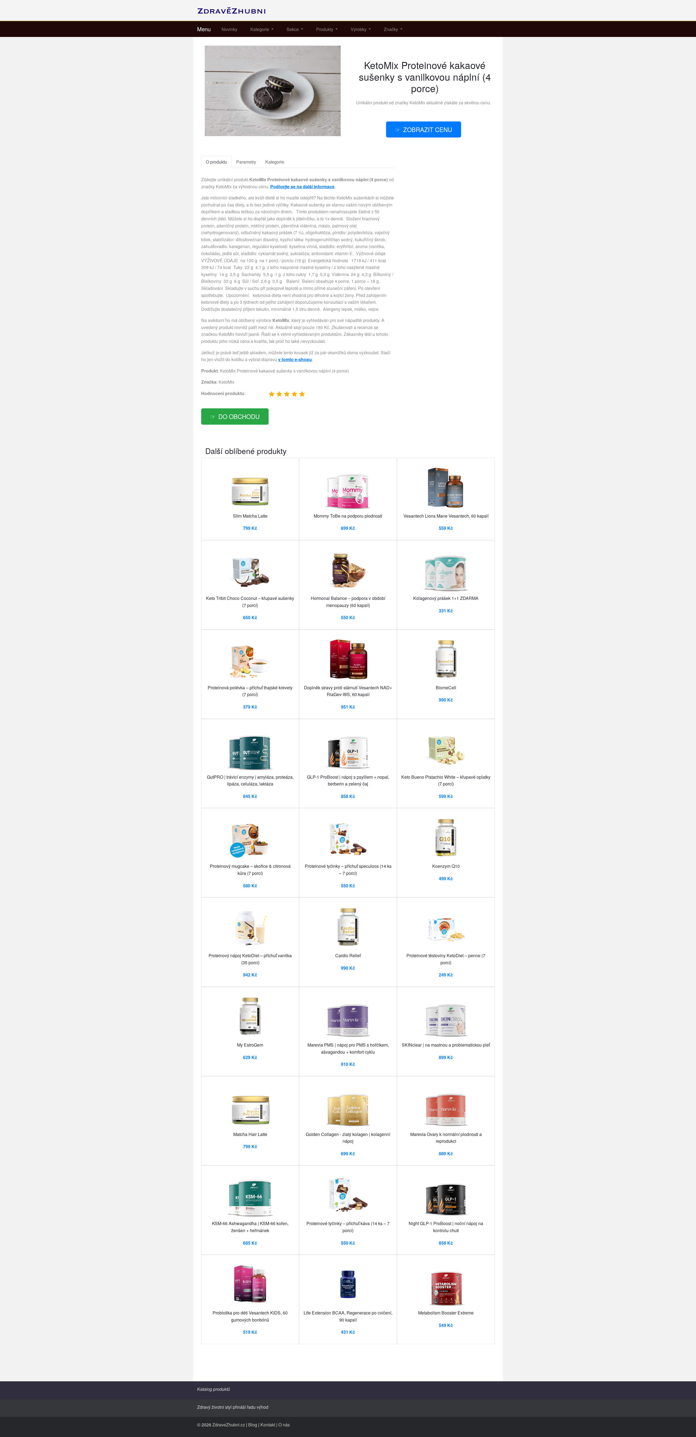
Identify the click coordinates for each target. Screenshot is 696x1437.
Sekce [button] (293, 29)
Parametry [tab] (246, 162)
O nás (284, 1425)
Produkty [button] (325, 29)
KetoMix (417, 102)
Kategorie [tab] (274, 162)
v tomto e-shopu (295, 359)
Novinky (229, 29)
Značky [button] (391, 29)
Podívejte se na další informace (302, 186)
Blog (252, 1425)
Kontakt (267, 1425)
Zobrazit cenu (427, 129)
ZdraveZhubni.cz (228, 1425)
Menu (204, 29)
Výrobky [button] (359, 29)
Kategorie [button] (260, 29)
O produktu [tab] (216, 162)
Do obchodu (239, 416)
